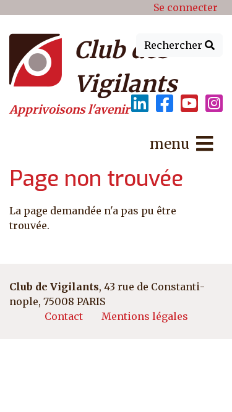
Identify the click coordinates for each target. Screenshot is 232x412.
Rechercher (174, 45)
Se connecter (185, 7)
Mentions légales (144, 316)
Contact (64, 316)
